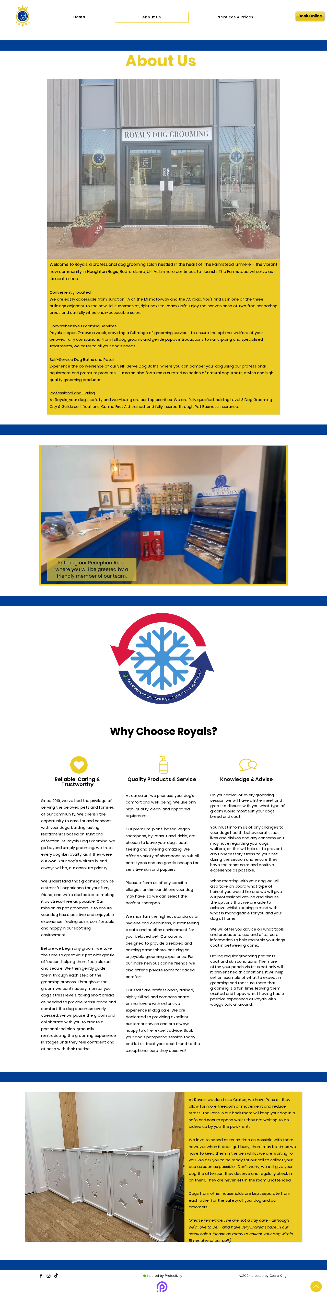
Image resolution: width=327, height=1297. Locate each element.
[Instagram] (48, 1275)
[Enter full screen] (279, 577)
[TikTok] (56, 1275)
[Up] (316, 1286)
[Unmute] (56, 577)
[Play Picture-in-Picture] (270, 577)
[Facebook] (40, 1275)
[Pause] (47, 577)
